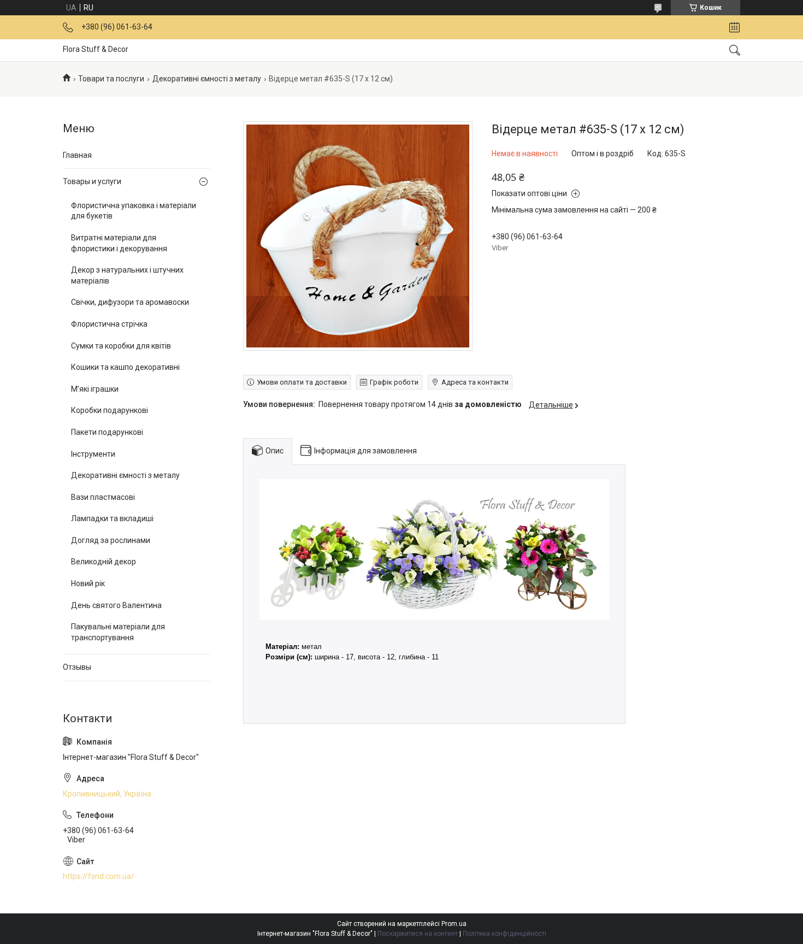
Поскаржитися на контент (417, 933)
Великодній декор (103, 561)
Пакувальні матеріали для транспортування (118, 632)
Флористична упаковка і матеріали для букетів (133, 211)
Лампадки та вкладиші (112, 518)
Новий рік (88, 583)
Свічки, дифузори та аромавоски (130, 302)
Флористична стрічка (109, 324)
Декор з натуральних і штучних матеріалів (127, 275)
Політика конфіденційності (504, 933)
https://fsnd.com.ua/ (98, 876)
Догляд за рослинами (110, 540)
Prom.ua (454, 924)
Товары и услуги (92, 181)
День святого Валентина (116, 605)
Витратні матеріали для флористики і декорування (119, 243)
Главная (77, 155)
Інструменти (93, 454)
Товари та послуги (111, 78)
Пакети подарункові (107, 432)
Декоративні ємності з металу (206, 78)
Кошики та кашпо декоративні (125, 367)
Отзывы (77, 667)
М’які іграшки (95, 389)
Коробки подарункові (109, 410)
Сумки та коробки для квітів (121, 345)
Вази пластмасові (103, 497)
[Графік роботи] (734, 27)
